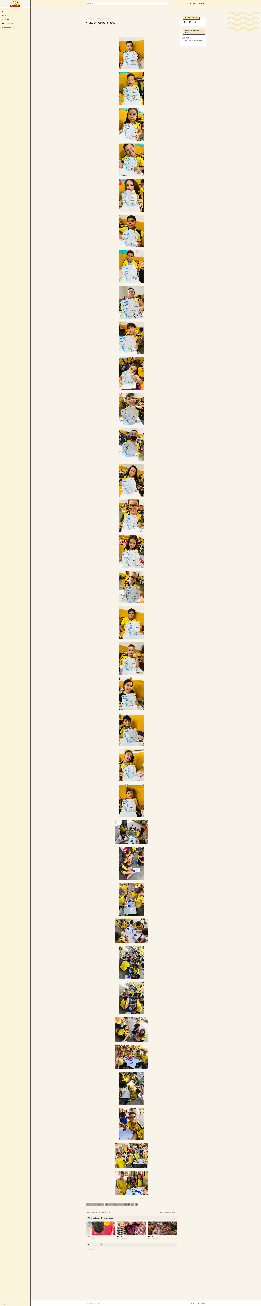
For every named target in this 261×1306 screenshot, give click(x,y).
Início (193, 3)
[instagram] (4, 1305)
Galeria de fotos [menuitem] (9, 24)
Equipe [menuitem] (6, 19)
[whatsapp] (195, 22)
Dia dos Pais (89, 1236)
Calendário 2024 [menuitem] (9, 27)
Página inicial (89, 18)
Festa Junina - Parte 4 (154, 1236)
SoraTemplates (96, 1303)
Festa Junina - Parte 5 (123, 1236)
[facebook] (184, 22)
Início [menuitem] (6, 12)
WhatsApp (202, 3)
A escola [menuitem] (7, 16)
